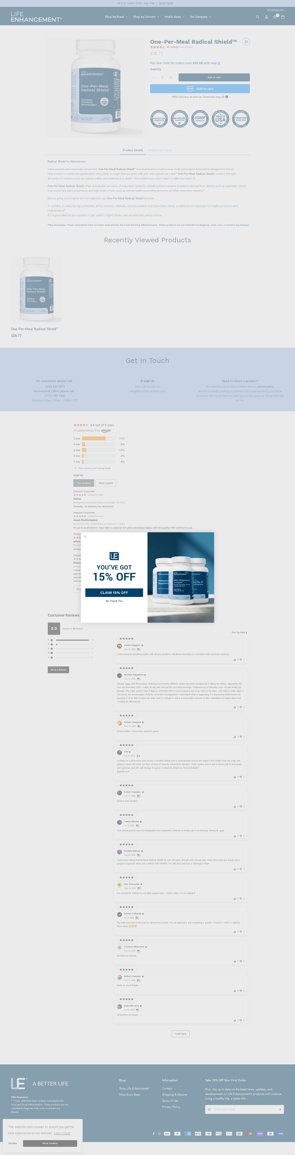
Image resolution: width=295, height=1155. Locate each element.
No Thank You (114, 601)
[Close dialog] (85, 537)
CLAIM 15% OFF (114, 592)
